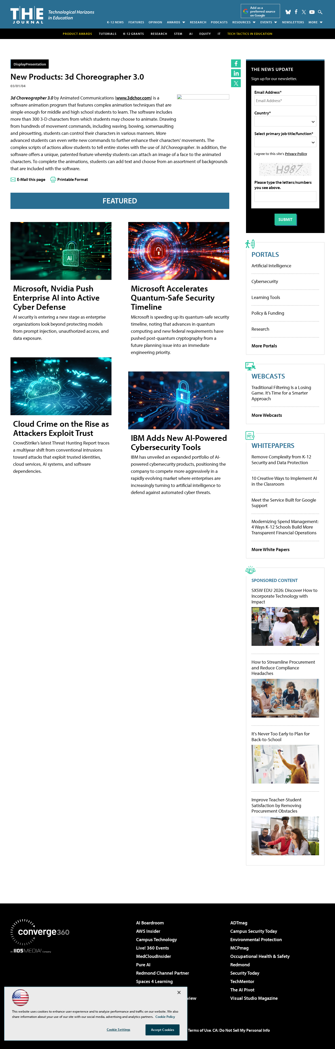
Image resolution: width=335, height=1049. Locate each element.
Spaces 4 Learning (154, 981)
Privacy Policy (296, 153)
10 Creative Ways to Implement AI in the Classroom (284, 481)
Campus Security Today (253, 931)
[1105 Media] (41, 979)
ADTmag (238, 923)
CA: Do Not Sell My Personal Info (241, 1030)
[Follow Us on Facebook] (296, 11)
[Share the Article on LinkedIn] (236, 73)
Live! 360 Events (152, 948)
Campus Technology (156, 939)
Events (266, 22)
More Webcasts (267, 415)
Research (198, 22)
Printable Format (72, 179)
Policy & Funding (268, 313)
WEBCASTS (268, 375)
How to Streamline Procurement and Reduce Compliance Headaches (283, 667)
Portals (265, 254)
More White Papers (271, 549)
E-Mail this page (31, 179)
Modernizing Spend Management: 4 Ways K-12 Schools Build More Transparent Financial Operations (285, 527)
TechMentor (242, 981)
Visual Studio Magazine (254, 998)
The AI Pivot (242, 990)
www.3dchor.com (133, 98)
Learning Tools (266, 297)
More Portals (264, 346)
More (313, 22)
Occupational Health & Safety (260, 956)
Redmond (240, 965)
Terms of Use (199, 1030)
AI (191, 34)
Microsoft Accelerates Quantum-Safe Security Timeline (173, 297)
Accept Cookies (162, 1030)
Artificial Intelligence (271, 266)
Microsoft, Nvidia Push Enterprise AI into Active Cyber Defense (56, 297)
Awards (173, 22)
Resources (241, 22)
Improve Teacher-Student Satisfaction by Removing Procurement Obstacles (277, 805)
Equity (205, 34)
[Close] (179, 992)
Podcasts (219, 22)
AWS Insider (148, 931)
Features (136, 22)
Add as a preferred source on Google (262, 11)
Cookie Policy (165, 1016)
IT (219, 34)
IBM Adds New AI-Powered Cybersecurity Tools (179, 442)
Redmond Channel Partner (162, 973)
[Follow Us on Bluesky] (288, 12)
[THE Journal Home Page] (52, 15)
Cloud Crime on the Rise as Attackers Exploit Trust (61, 428)
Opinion (155, 22)
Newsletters (293, 22)
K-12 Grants (133, 34)
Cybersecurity (265, 281)
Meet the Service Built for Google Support (284, 503)
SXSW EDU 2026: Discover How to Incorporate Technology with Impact (284, 595)
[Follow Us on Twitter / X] (304, 12)
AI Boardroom (150, 923)
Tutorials (107, 34)
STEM (178, 34)
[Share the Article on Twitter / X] (236, 83)
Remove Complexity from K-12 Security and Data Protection (281, 459)
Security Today (244, 973)
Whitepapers (273, 445)
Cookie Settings (118, 1029)
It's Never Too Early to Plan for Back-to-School (281, 736)
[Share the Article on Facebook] (236, 63)
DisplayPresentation (30, 64)
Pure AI (143, 965)
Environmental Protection (256, 939)
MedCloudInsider (153, 956)
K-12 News (115, 22)
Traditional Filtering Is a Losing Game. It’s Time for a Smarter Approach (281, 393)
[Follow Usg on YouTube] (312, 12)
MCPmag (239, 948)
